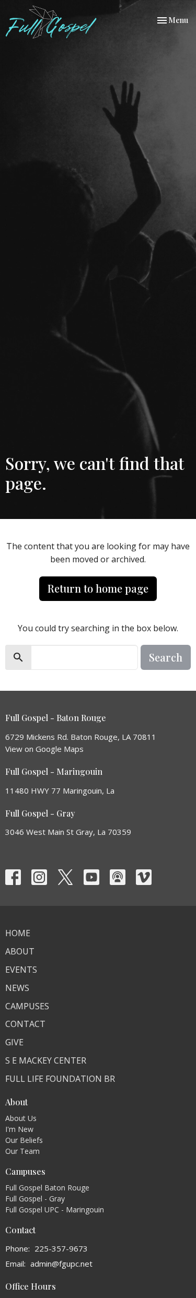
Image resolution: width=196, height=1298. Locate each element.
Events (21, 969)
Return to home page (98, 588)
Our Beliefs (24, 1140)
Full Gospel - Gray (35, 1198)
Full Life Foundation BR (60, 1078)
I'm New (19, 1129)
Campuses (27, 1006)
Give (14, 1042)
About (19, 951)
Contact (25, 1024)
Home (17, 933)
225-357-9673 (61, 1248)
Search (165, 657)
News (17, 988)
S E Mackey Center (45, 1060)
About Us (21, 1118)
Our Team (22, 1151)
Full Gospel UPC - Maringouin (54, 1209)
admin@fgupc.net (61, 1263)
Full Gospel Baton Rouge (47, 1188)
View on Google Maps (44, 749)
